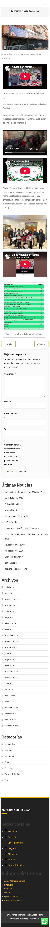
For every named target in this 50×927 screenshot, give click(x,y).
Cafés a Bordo (11, 522)
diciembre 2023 (11, 671)
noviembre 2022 (11, 714)
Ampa (26, 54)
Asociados (6, 58)
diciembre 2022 (11, 708)
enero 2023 (9, 702)
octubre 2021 (10, 720)
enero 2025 (9, 629)
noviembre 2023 (11, 677)
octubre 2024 (10, 647)
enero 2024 (9, 665)
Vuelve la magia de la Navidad (17, 516)
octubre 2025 (10, 605)
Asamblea (9, 750)
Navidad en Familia (11, 344)
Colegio (8, 762)
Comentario (10, 374)
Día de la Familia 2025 (14, 551)
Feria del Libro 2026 (13, 504)
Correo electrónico (12, 415)
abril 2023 (9, 689)
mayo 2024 (9, 659)
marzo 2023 (10, 696)
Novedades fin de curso (15, 545)
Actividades (10, 744)
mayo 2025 (9, 617)
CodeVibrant (34, 919)
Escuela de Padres (12, 774)
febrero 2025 (10, 623)
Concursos (9, 768)
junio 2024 (9, 653)
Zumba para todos (13, 563)
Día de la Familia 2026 (14, 498)
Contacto (8, 889)
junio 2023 (9, 683)
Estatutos (8, 885)
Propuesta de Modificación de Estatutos (22, 528)
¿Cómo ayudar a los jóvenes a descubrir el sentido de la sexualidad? (43, 344)
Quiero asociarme (11, 896)
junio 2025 (9, 611)
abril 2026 (9, 593)
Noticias (7, 893)
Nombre (8, 402)
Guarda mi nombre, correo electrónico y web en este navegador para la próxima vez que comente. (12, 455)
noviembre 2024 (11, 641)
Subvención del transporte (16, 569)
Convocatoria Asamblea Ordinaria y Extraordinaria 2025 (26, 536)
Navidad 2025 (11, 510)
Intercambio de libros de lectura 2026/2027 (23, 492)
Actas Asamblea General (14, 881)
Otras (7, 780)
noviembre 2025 (11, 599)
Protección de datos (13, 900)
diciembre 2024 (11, 635)
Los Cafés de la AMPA (14, 557)
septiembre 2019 (12, 726)
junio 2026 (9, 587)
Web (6, 429)
